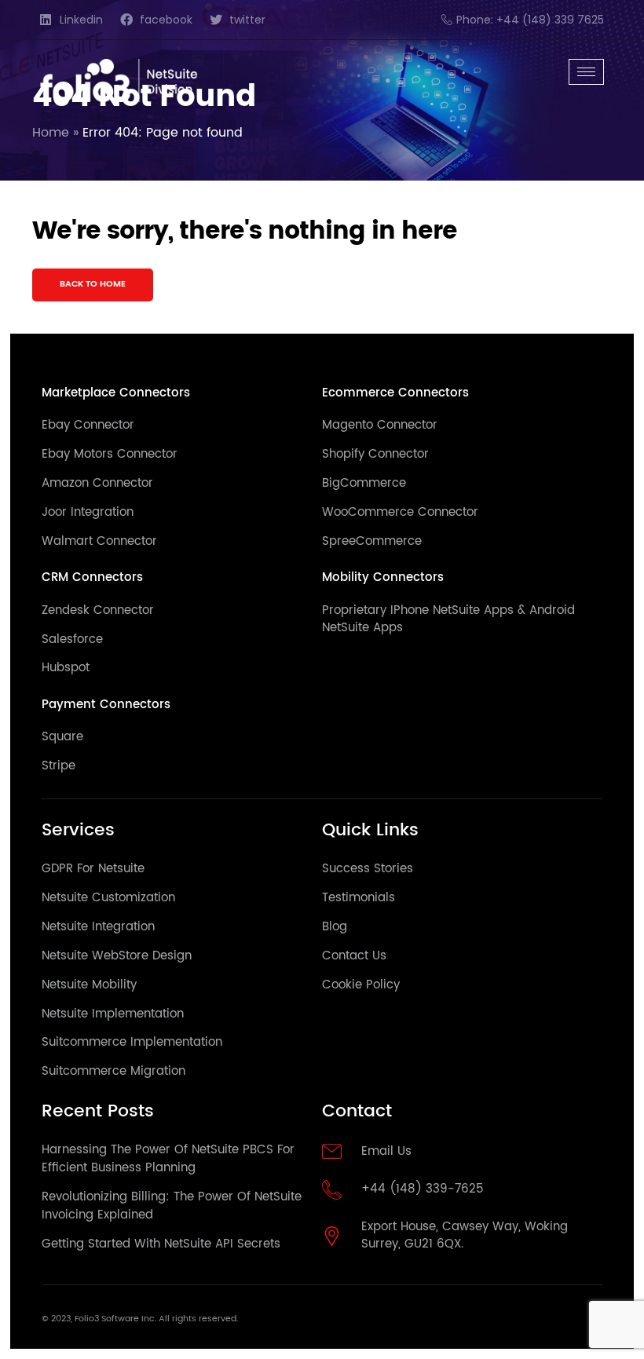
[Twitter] (569, 1322)
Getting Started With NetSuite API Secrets (161, 1244)
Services (78, 830)
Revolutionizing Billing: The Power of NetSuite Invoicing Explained (172, 1206)
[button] (92, 285)
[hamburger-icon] (586, 72)
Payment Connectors (106, 704)
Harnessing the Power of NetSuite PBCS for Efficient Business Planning (168, 1159)
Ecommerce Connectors (395, 393)
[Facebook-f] (545, 1322)
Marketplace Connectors (116, 393)
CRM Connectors (92, 577)
